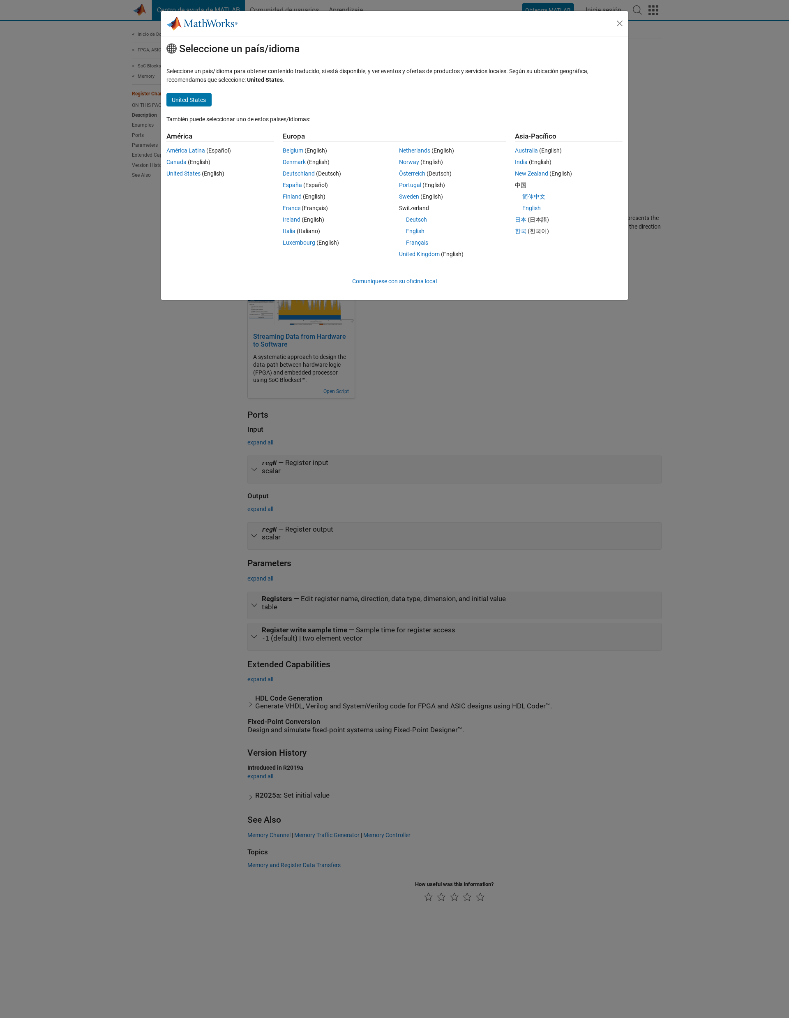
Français (417, 242)
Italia (289, 231)
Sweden (409, 196)
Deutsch (416, 219)
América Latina (185, 150)
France (291, 208)
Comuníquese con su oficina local (394, 281)
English (415, 231)
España (292, 185)
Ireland (291, 219)
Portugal (410, 185)
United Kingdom (419, 254)
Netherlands (414, 150)
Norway (409, 162)
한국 (520, 231)
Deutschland (299, 173)
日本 (520, 219)
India (521, 162)
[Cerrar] (619, 23)
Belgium (293, 150)
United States (183, 173)
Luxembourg (299, 242)
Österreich (412, 173)
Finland (292, 196)
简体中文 (533, 196)
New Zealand (531, 173)
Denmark (294, 162)
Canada (176, 162)
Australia (526, 150)
